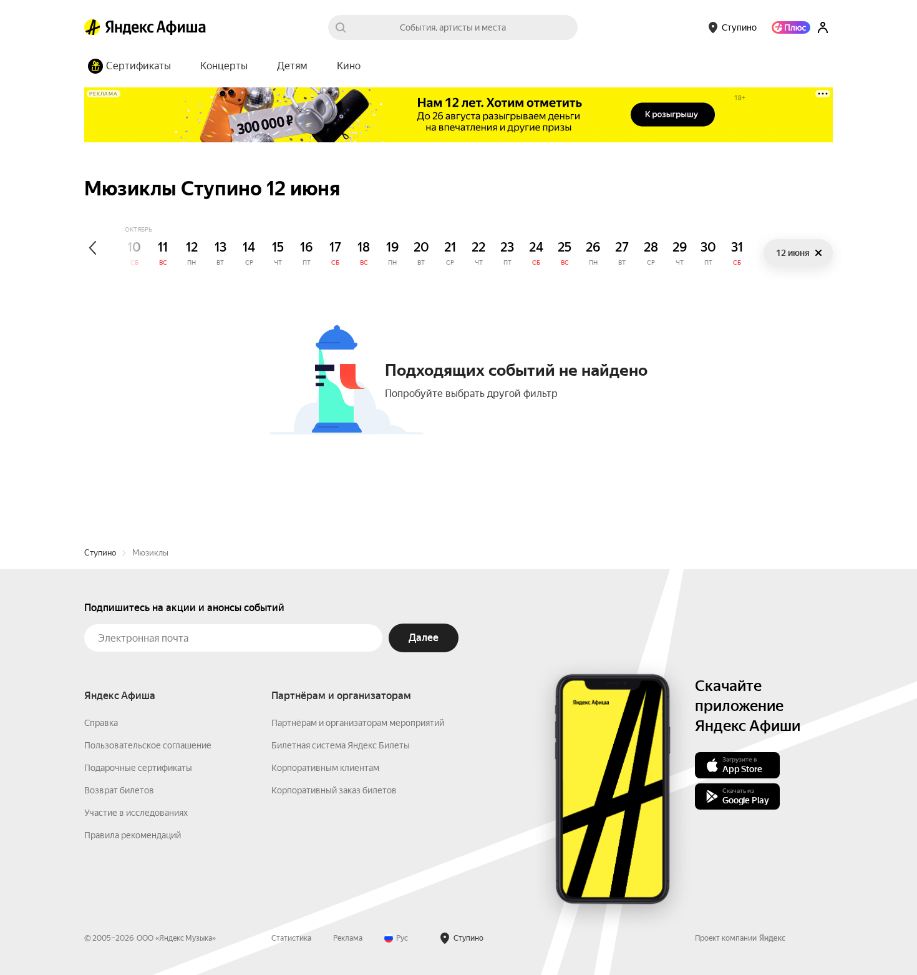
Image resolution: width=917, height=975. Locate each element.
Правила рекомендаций (132, 835)
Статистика (291, 938)
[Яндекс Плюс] (791, 27)
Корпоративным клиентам (325, 768)
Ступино (100, 552)
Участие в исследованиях (136, 813)
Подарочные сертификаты (138, 768)
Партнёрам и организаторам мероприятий (357, 723)
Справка (101, 723)
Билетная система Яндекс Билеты (340, 745)
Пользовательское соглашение (147, 745)
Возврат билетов (119, 790)
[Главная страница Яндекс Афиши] (92, 27)
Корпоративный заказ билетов (334, 790)
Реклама (347, 938)
